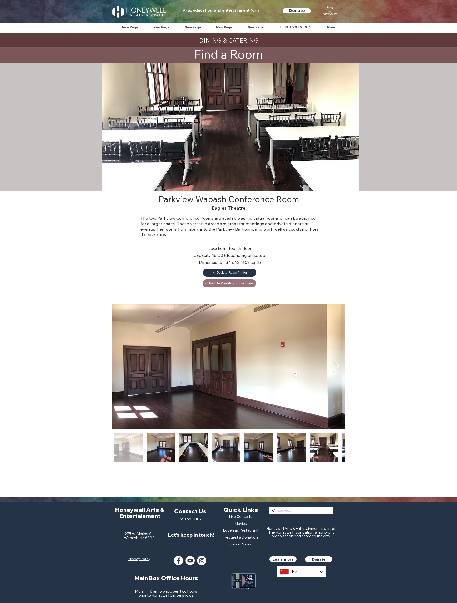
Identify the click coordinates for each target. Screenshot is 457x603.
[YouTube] (190, 560)
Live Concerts (240, 516)
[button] (295, 27)
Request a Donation (241, 537)
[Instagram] (201, 560)
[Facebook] (178, 560)
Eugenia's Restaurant (240, 530)
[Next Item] (336, 366)
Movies (241, 523)
